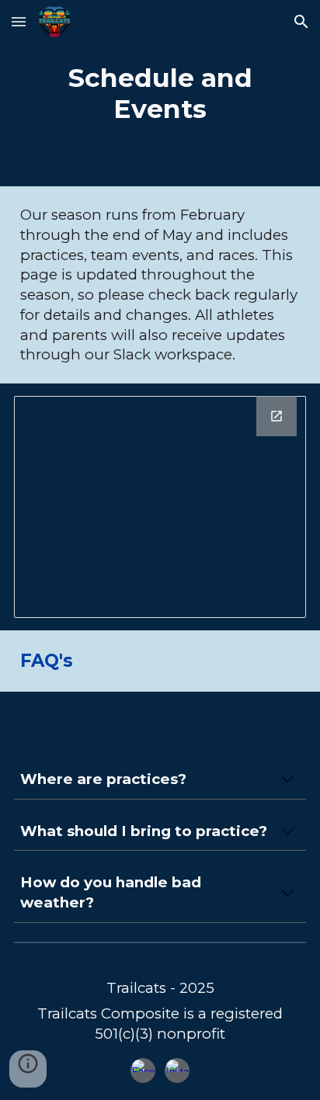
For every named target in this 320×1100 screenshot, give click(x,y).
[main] (160, 93)
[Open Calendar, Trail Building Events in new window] (276, 416)
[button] (18, 21)
